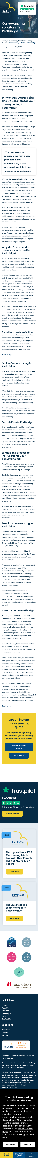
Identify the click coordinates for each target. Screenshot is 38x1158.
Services (5, 1011)
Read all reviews (12, 814)
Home (4, 41)
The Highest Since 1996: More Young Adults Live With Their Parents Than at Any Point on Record (19, 858)
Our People (6, 1013)
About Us (5, 1008)
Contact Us (6, 1019)
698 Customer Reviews (21, 1047)
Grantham (6, 1030)
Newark (5, 1036)
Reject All (28, 1144)
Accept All (10, 1144)
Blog (4, 1016)
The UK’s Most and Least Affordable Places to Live (16, 907)
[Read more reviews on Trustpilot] (27, 5)
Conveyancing (12, 41)
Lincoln (5, 1033)
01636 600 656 (19, 1155)
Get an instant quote (19, 747)
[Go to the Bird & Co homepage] (8, 8)
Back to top (7, 355)
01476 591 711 (19, 755)
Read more (14, 871)
